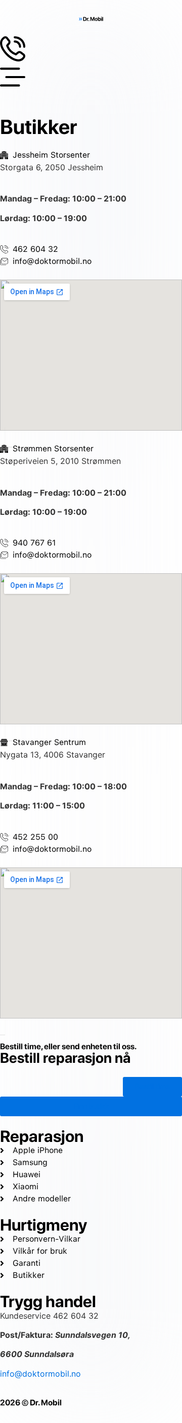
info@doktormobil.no (40, 1374)
